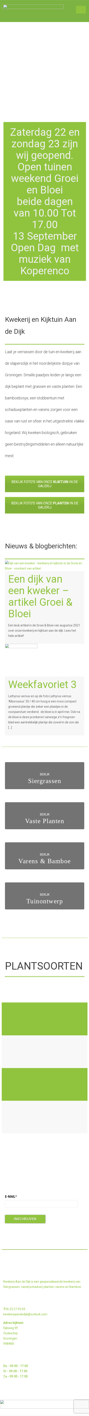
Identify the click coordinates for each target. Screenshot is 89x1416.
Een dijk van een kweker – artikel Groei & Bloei (40, 596)
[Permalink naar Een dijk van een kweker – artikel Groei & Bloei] (44, 565)
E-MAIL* (11, 1196)
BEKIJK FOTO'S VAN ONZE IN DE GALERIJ (44, 484)
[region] (44, 70)
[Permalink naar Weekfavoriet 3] (21, 660)
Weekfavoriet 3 (42, 684)
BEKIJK (44, 774)
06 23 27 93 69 (15, 1309)
